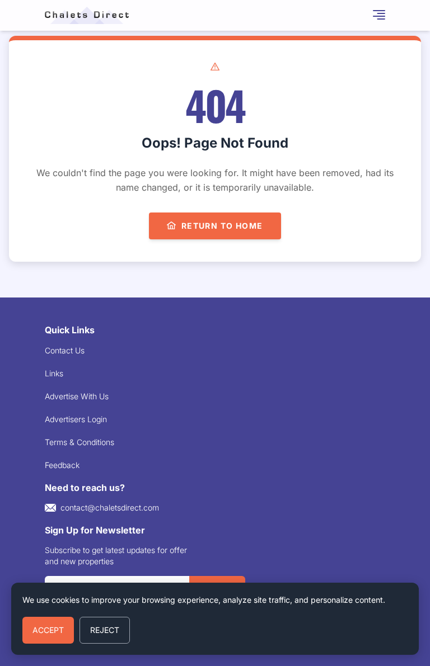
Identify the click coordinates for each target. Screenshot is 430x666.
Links (54, 373)
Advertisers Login (76, 419)
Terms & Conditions (79, 442)
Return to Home (222, 225)
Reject (104, 630)
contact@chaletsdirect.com (109, 507)
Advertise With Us (77, 396)
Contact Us (65, 350)
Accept (48, 630)
